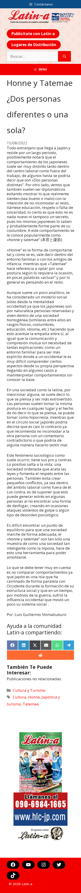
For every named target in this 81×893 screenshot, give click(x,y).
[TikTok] (13, 875)
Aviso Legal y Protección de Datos (52, 886)
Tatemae (31, 704)
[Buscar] (64, 56)
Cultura (19, 697)
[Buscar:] (32, 56)
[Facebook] (13, 865)
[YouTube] (28, 865)
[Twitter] (59, 865)
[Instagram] (43, 865)
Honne (34, 697)
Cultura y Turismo (29, 690)
